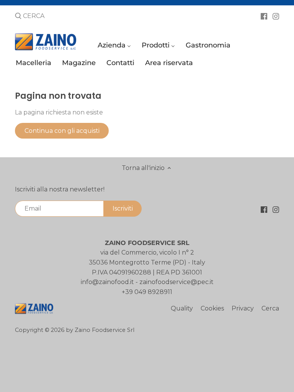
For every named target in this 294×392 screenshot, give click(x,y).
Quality (182, 308)
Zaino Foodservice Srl (104, 330)
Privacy (243, 308)
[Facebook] (264, 15)
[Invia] (18, 16)
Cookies (212, 308)
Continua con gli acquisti (62, 130)
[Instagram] (276, 15)
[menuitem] (115, 47)
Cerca (270, 308)
